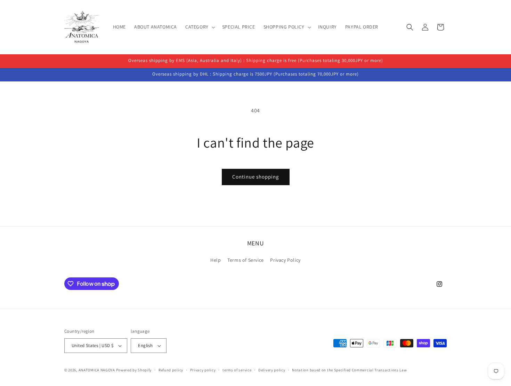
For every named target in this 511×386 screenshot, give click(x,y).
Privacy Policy (285, 260)
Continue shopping (255, 176)
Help (215, 260)
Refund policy (171, 370)
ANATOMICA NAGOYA (97, 370)
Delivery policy (271, 370)
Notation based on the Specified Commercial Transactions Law (349, 370)
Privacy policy (203, 370)
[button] (199, 26)
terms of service (236, 370)
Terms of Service (245, 260)
